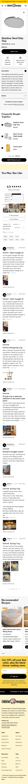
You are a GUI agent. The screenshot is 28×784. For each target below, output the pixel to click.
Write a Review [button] (14, 215)
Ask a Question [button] (14, 219)
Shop (3, 733)
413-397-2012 (6, 727)
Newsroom (19, 745)
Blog (3, 761)
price (17, 239)
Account (18, 761)
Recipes (4, 764)
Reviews (18, 739)
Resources (5, 754)
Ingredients (5, 736)
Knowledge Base (7, 770)
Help (17, 754)
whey (5, 236)
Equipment (5, 739)
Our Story (19, 736)
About (17, 733)
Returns (18, 764)
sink (22, 239)
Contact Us (19, 770)
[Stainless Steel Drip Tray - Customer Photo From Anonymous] (17, 206)
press (11, 236)
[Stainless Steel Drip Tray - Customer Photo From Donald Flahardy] (11, 206)
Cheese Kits (5, 742)
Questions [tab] (15, 224)
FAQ (17, 767)
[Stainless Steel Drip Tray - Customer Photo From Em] (22, 210)
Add (14, 160)
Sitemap (4, 767)
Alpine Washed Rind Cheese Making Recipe (12, 630)
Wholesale (19, 742)
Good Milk (5, 758)
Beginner (4, 745)
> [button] (19, 589)
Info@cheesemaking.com (9, 725)
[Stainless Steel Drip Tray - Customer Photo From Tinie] (5, 206)
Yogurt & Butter (6, 749)
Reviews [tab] (6, 224)
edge (5, 239)
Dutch (11, 239)
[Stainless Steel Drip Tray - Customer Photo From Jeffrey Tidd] (22, 206)
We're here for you (19, 104)
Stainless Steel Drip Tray (8, 287)
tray (17, 236)
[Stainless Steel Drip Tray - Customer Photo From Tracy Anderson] (5, 210)
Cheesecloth (17, 147)
